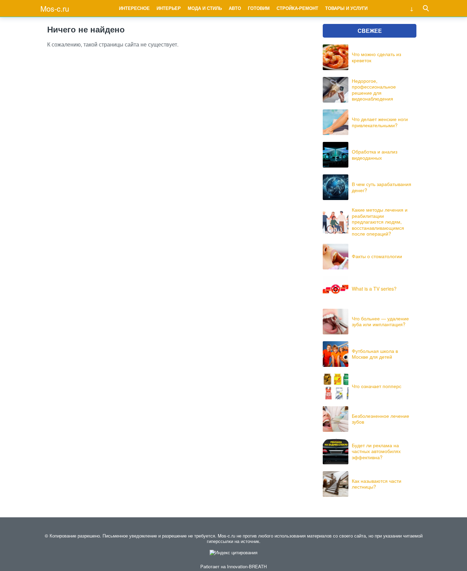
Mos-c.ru (54, 8)
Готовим (259, 8)
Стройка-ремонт (297, 8)
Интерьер (169, 8)
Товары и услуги (346, 8)
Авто (235, 8)
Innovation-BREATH (247, 566)
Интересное (134, 8)
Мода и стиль (205, 8)
